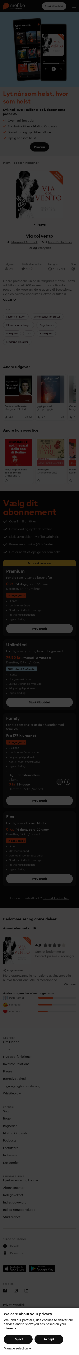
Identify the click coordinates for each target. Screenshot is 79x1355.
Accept (49, 1339)
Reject (18, 1339)
